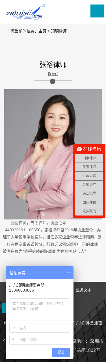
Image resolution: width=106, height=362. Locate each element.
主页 (42, 31)
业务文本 (84, 290)
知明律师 (59, 31)
